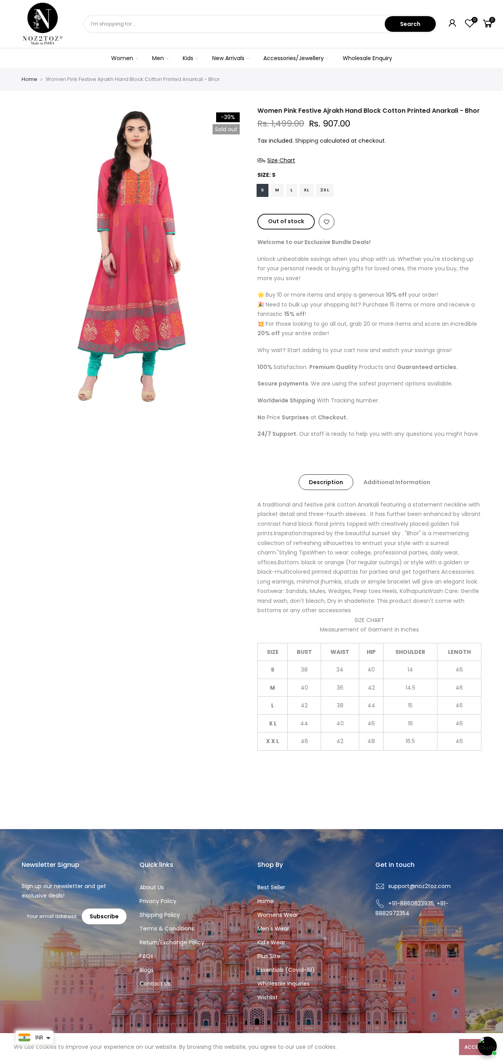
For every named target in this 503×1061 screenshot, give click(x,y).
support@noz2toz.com (419, 886)
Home (29, 79)
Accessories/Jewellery (293, 58)
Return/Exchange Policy (172, 942)
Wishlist (267, 997)
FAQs (146, 956)
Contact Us (155, 984)
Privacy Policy (158, 901)
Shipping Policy (160, 915)
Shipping (306, 141)
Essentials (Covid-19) (286, 970)
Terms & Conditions (167, 929)
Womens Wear (277, 915)
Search (410, 24)
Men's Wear (273, 929)
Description (326, 482)
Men (158, 58)
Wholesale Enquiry (367, 58)
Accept (474, 1047)
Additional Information (396, 482)
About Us (152, 887)
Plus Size (268, 956)
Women (122, 58)
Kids (188, 58)
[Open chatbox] (487, 1046)
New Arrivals (228, 58)
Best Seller (271, 887)
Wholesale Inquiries (283, 984)
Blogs (147, 970)
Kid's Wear (271, 942)
